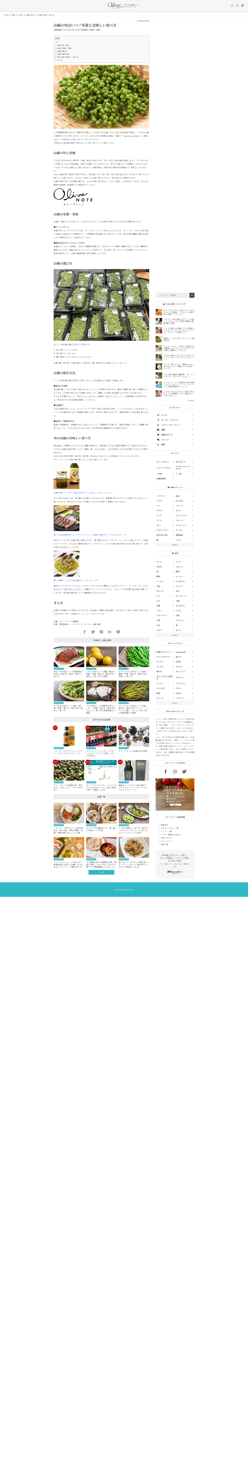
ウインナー (180, 620)
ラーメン (179, 530)
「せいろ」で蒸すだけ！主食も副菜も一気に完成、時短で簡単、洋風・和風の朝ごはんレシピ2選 (68, 830)
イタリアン (160, 496)
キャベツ (179, 586)
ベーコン (160, 581)
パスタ (159, 500)
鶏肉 (177, 571)
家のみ (159, 671)
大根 (177, 600)
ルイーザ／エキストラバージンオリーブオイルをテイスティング (68, 752)
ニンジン (179, 576)
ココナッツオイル (163, 467)
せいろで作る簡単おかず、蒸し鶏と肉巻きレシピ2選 (100, 829)
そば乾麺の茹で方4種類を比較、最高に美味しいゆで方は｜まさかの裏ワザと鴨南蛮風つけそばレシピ (101, 864)
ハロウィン (180, 698)
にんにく (179, 566)
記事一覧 (164, 844)
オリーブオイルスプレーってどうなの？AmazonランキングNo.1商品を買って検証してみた (101, 787)
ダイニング (180, 671)
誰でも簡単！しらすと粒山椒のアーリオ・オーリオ (76, 580)
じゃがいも (180, 581)
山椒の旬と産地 (63, 45)
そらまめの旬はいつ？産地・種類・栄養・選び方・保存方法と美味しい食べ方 (68, 708)
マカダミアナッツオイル (183, 467)
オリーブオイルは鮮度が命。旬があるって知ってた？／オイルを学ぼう (68, 787)
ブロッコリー (161, 615)
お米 (177, 591)
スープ (159, 515)
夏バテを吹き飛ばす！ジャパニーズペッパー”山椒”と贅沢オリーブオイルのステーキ (90, 534)
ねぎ (158, 625)
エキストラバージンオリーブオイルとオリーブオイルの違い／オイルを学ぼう (100, 753)
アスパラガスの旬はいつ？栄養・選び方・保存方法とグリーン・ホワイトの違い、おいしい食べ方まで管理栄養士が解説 (133, 709)
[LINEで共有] (101, 633)
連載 (163, 429)
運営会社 (164, 824)
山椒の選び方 (62, 51)
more (191, 400)
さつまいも (180, 605)
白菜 (177, 615)
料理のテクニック (163, 652)
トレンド (165, 439)
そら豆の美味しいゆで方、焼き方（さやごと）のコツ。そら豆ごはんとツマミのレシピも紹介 (133, 830)
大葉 (158, 620)
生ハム (178, 630)
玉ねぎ (159, 566)
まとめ (59, 60)
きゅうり (160, 591)
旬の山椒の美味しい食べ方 (68, 57)
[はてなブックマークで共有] (110, 633)
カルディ (179, 666)
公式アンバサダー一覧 (170, 828)
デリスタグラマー (163, 656)
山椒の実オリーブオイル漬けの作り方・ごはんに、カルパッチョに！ (83, 492)
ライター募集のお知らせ (171, 834)
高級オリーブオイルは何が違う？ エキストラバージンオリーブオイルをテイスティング (134, 787)
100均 (178, 661)
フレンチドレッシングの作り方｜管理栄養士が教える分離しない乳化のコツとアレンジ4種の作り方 (68, 864)
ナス (158, 596)
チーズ (159, 561)
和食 (177, 496)
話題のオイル (167, 434)
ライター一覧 (166, 831)
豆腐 (158, 605)
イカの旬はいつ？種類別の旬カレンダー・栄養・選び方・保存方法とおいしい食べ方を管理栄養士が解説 (100, 709)
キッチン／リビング (170, 420)
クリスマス (180, 683)
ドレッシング (181, 515)
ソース (159, 520)
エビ (158, 600)
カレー (159, 525)
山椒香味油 (160, 478)
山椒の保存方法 (63, 54)
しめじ (159, 630)
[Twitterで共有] (93, 633)
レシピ (164, 415)
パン (158, 505)
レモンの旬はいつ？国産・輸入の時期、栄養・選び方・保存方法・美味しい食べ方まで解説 (100, 674)
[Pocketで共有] (118, 633)
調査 (163, 444)
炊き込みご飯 (161, 535)
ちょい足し (160, 688)
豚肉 (158, 576)
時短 (158, 693)
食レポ (178, 656)
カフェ (178, 510)
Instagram (181, 652)
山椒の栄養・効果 (64, 48)
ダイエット (180, 677)
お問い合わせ (166, 838)
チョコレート (181, 596)
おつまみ (179, 500)
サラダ (159, 510)
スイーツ (179, 505)
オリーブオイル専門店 (164, 677)
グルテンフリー (162, 530)
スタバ (178, 688)
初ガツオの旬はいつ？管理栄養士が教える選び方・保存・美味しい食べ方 (68, 674)
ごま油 (159, 473)
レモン (159, 610)
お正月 (178, 693)
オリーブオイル (162, 461)
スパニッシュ (181, 525)
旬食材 (92, 30)
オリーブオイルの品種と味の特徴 (133, 751)
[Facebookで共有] (84, 633)
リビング (160, 698)
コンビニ (160, 666)
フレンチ (179, 520)
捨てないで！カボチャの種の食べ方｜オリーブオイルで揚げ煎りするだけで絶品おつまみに (133, 864)
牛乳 (158, 586)
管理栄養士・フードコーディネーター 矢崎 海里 (71, 30)
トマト (178, 561)
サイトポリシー (167, 841)
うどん (178, 540)
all (102, 872)
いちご (178, 610)
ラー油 (178, 473)
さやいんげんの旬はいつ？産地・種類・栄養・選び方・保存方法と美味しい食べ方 (133, 674)
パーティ (160, 683)
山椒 (98, 30)
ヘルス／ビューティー (170, 424)
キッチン (160, 661)
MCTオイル (180, 461)
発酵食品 (179, 535)
